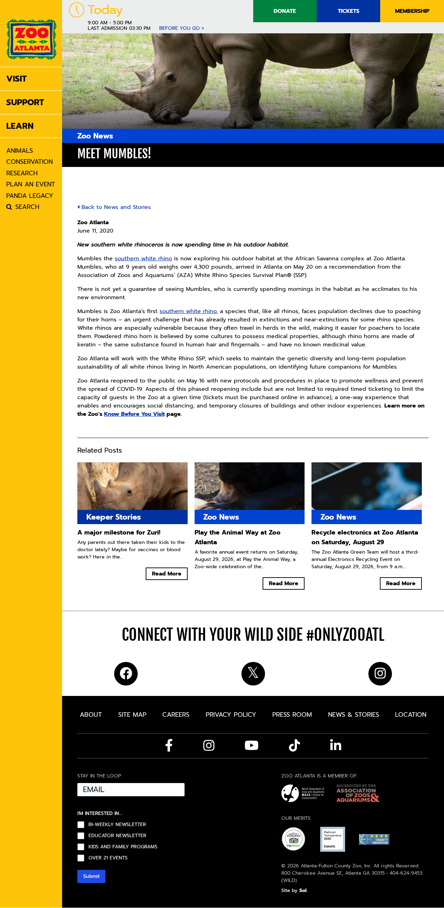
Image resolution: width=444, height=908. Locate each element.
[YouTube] (252, 745)
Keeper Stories (113, 517)
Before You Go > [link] (181, 28)
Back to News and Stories (115, 207)
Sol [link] (303, 890)
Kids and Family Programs (122, 846)
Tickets (348, 11)
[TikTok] (294, 745)
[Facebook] (169, 745)
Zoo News (95, 136)
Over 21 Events (108, 858)
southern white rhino (143, 258)
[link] (31, 33)
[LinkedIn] (335, 745)
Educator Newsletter (117, 835)
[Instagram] (208, 745)
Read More (166, 574)
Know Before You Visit (134, 414)
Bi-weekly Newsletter (117, 824)
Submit (91, 876)
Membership (412, 11)
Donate (285, 11)
